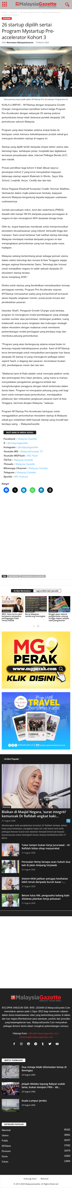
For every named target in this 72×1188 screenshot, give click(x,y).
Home (4, 12)
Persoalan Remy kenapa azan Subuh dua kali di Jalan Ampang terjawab (46, 863)
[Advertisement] (36, 535)
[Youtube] (57, 1044)
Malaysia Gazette (27, 438)
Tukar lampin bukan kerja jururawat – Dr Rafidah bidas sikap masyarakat (46, 846)
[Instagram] (22, 1044)
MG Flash (32, 455)
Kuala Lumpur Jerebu (34, 1100)
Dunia (5, 1156)
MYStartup (14, 576)
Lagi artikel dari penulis (47, 590)
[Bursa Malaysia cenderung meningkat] (36, 604)
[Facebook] (15, 1044)
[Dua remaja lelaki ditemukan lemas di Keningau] (10, 1071)
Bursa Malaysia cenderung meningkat (35, 615)
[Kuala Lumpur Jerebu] (10, 1105)
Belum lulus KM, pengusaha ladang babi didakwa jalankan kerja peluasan (45, 897)
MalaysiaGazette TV (31, 451)
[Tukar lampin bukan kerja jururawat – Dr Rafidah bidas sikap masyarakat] (10, 849)
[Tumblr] (43, 1044)
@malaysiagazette (17, 443)
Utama (5, 1135)
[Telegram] (36, 1044)
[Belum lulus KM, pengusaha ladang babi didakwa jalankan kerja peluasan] (10, 900)
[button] (66, 5)
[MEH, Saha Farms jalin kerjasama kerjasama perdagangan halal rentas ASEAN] (12, 604)
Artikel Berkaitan (22, 590)
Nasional (6, 807)
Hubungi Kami (30, 1178)
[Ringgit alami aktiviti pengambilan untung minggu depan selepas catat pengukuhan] (59, 604)
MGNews (6, 1146)
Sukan (5, 1161)
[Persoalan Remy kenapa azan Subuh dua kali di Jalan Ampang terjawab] (10, 866)
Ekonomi (13, 12)
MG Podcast (21, 476)
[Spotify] (29, 1044)
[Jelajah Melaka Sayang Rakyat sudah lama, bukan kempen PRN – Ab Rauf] (10, 1088)
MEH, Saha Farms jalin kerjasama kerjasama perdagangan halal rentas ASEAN (12, 617)
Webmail (44, 1178)
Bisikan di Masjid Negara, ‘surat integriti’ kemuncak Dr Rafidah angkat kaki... (34, 814)
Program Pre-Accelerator (32, 576)
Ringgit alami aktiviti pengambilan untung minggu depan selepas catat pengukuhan (59, 617)
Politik (5, 1140)
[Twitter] (50, 1044)
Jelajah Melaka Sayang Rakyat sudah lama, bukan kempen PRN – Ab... (43, 1085)
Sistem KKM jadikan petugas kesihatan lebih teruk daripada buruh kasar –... (45, 880)
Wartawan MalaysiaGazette (20, 42)
